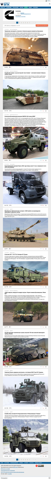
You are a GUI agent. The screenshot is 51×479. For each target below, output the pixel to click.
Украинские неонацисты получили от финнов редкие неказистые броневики (24, 31)
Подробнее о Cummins (20, 16)
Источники (6, 462)
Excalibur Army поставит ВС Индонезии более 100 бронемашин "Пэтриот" (23, 413)
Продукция (15, 7)
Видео (30, 7)
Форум (21, 7)
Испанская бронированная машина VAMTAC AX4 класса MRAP (20, 116)
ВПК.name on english (5, 468)
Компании (8, 7)
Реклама (35, 7)
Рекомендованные (14, 462)
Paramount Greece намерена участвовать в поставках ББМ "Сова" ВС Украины (24, 372)
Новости (3, 7)
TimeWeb (10, 473)
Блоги (25, 7)
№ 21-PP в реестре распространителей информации (12, 472)
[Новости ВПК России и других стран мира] (5, 5)
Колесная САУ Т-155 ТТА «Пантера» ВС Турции (16, 254)
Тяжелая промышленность (26, 13)
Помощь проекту (38, 462)
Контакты (31, 462)
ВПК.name (15, 467)
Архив (2, 462)
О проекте (26, 462)
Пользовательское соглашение (8, 470)
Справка (21, 462)
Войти (48, 0)
